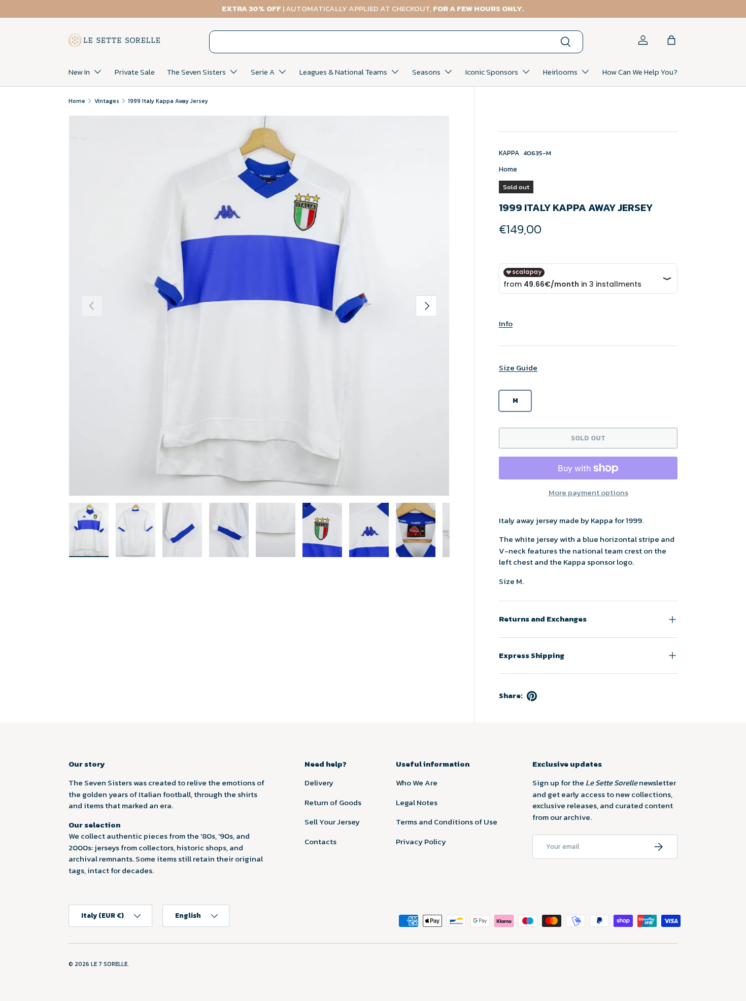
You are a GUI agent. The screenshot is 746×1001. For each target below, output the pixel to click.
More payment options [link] (588, 492)
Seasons (426, 72)
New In (79, 72)
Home (77, 101)
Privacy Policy (421, 841)
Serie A (263, 72)
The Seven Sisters (196, 72)
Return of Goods (332, 802)
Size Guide (518, 367)
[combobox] (396, 42)
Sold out (588, 438)
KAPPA (509, 153)
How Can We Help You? (639, 72)
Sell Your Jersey (332, 821)
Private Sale (135, 72)
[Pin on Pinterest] (532, 696)
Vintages (106, 101)
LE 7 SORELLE (109, 964)
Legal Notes (416, 802)
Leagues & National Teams (343, 72)
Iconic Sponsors (491, 72)
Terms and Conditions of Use (446, 821)
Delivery (318, 782)
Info (506, 323)
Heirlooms (560, 72)
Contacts (320, 841)
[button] (671, 40)
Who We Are (416, 782)
